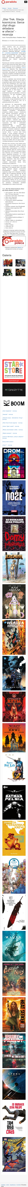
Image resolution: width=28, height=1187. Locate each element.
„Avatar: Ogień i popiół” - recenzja (10, 426)
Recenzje (15, 8)
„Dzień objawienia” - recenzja (9, 411)
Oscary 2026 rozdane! (7, 441)
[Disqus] (14, 300)
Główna (4, 8)
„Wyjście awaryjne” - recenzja (9, 433)
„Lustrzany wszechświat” (12, 53)
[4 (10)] (20, 272)
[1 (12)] (7, 263)
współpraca (13, 1185)
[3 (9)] (7, 272)
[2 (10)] (20, 263)
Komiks (9, 8)
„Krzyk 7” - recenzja (7, 445)
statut (7, 1185)
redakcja (3, 1185)
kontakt (18, 1185)
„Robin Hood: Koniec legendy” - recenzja (12, 423)
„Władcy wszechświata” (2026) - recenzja (12, 429)
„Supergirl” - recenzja (7, 414)
